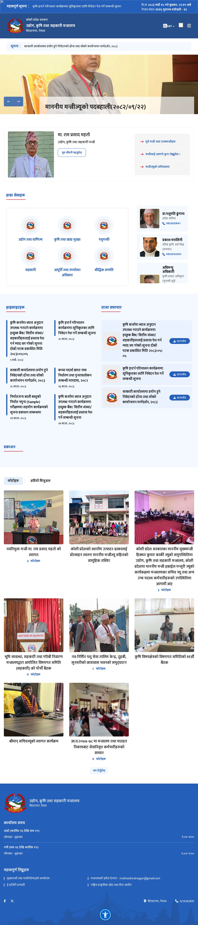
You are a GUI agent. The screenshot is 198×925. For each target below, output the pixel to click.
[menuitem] (99, 846)
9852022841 (173, 232)
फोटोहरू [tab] (13, 490)
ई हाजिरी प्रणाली (16, 894)
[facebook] (5, 910)
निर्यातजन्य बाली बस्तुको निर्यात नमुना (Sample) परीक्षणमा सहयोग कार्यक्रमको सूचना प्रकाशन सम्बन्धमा (29, 414)
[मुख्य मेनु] (189, 25)
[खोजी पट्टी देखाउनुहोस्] (181, 25)
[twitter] (12, 910)
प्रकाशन (9, 456)
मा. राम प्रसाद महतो (74, 144)
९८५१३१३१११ (187, 910)
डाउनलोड (181, 350)
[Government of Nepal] (15, 25)
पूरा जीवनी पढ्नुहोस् (72, 162)
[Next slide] (18, 101)
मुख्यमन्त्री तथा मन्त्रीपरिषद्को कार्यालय (28, 887)
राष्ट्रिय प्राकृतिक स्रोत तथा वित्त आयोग (111, 894)
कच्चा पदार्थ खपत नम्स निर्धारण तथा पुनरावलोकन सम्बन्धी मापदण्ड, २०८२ (64, 46)
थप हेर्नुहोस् (99, 780)
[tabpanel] (99, 635)
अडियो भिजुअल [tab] (40, 490)
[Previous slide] (9, 101)
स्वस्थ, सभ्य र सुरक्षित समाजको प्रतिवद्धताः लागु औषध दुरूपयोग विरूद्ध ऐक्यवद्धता (106, 111)
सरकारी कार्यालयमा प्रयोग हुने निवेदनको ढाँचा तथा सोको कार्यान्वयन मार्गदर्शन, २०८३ (79, 6)
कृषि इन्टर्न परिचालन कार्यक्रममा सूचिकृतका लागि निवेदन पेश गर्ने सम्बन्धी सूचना (77, 337)
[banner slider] (99, 84)
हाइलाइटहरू (15, 317)
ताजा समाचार (111, 317)
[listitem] (30, 238)
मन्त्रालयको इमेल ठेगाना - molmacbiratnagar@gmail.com (125, 887)
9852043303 (173, 263)
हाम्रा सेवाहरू (15, 204)
